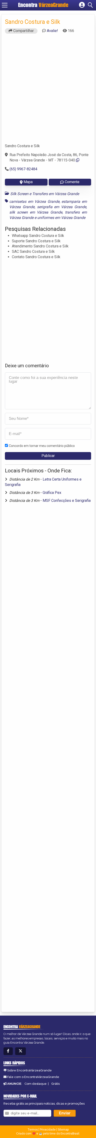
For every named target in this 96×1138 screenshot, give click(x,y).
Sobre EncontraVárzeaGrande (29, 1070)
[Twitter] (20, 1051)
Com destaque (35, 1083)
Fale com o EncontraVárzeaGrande (33, 1077)
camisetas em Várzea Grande (34, 201)
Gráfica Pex (52, 492)
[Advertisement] (48, 91)
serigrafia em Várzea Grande (61, 207)
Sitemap (63, 1129)
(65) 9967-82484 (23, 169)
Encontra (43, 5)
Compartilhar (23, 31)
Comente (72, 182)
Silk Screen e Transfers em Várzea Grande (44, 194)
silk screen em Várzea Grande (35, 212)
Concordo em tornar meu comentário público (42, 446)
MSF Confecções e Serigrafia (67, 500)
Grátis (55, 1083)
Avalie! (52, 31)
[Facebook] (8, 1051)
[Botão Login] (82, 5)
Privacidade (48, 1129)
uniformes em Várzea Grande (61, 217)
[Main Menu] (4, 5)
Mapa (28, 182)
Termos (32, 1129)
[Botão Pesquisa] (91, 5)
